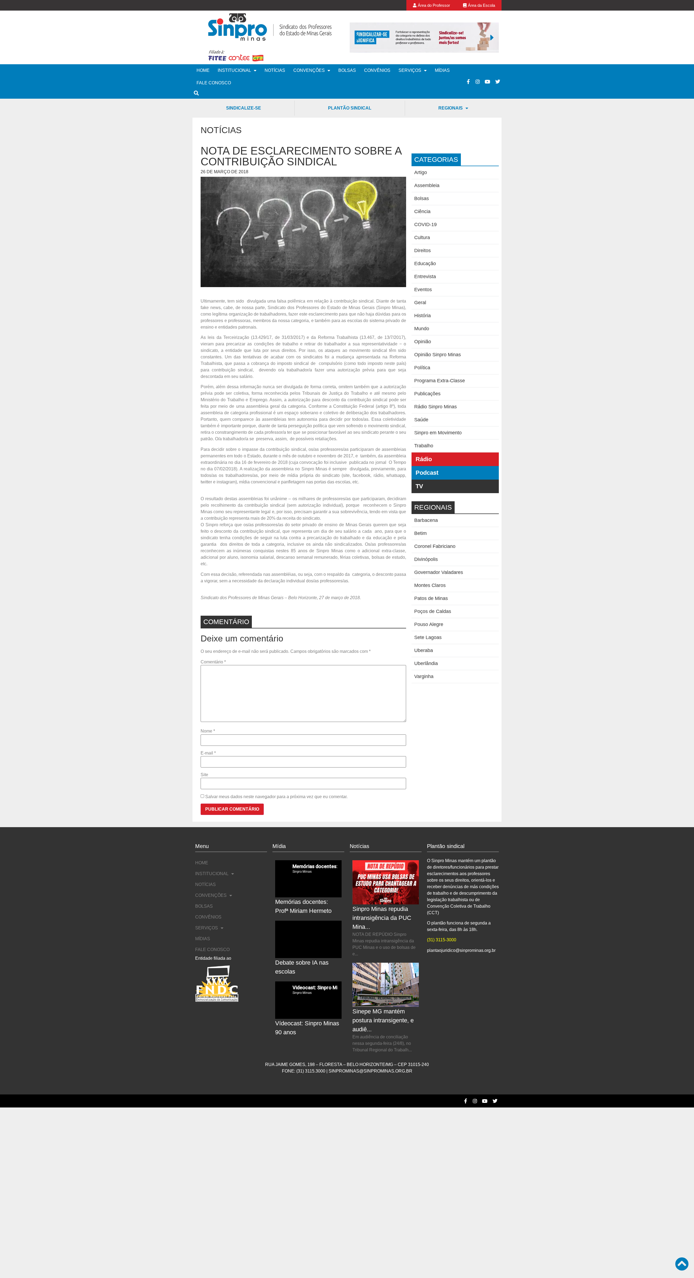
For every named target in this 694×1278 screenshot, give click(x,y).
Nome (208, 731)
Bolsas (347, 70)
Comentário (213, 662)
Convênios (377, 70)
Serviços (410, 70)
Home (203, 70)
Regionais (450, 108)
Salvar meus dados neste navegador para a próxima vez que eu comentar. (276, 797)
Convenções (309, 70)
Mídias (442, 70)
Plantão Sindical (349, 108)
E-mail (208, 753)
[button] (356, 37)
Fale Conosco (214, 83)
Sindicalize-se (243, 108)
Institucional (234, 70)
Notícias (275, 70)
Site (204, 775)
